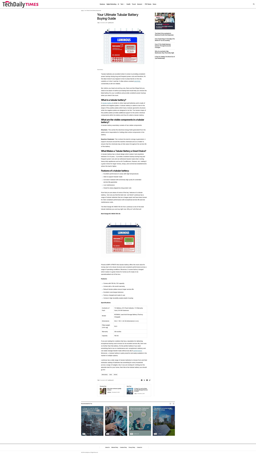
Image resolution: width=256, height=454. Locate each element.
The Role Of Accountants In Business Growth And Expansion (164, 34)
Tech (98, 22)
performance (138, 351)
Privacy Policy (132, 447)
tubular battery (107, 103)
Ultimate (115, 374)
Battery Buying (104, 374)
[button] (253, 4)
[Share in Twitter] (144, 380)
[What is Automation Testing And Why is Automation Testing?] (140, 421)
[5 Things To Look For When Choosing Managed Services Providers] (137, 390)
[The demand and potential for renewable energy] (164, 421)
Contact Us (139, 447)
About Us (107, 447)
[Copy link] (149, 380)
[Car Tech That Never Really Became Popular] (116, 421)
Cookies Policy (123, 447)
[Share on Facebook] (141, 380)
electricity (137, 81)
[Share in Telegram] (147, 380)
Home (82, 10)
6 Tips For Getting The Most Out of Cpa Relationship (165, 57)
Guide (110, 374)
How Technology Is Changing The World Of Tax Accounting (165, 39)
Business (109, 392)
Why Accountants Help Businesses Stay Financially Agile (164, 52)
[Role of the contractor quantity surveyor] (110, 390)
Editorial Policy (114, 447)
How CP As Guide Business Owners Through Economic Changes (163, 45)
